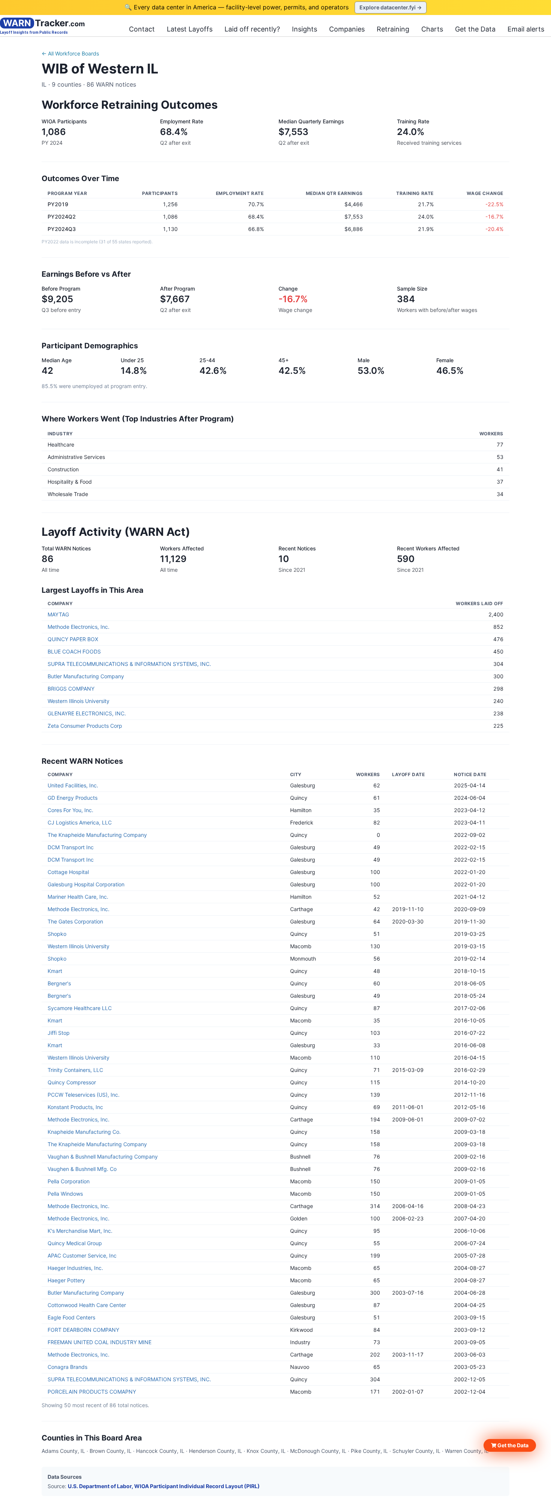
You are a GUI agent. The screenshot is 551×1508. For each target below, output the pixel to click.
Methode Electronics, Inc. (78, 627)
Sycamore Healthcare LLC (80, 1008)
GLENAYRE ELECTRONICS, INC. (87, 713)
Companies (347, 29)
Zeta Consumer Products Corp (85, 726)
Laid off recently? (252, 29)
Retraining (393, 29)
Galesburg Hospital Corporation (86, 884)
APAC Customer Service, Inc (82, 1255)
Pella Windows (65, 1193)
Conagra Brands (67, 1367)
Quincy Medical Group (75, 1243)
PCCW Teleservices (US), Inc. (84, 1094)
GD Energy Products (72, 797)
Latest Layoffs (190, 29)
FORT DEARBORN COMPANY (83, 1330)
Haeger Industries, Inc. (75, 1268)
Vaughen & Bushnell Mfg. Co (82, 1169)
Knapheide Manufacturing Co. (84, 1132)
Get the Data (475, 29)
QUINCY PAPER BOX (73, 639)
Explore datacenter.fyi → (390, 7)
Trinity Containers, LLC (75, 1070)
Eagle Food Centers (71, 1317)
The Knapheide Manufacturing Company (97, 835)
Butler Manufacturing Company (86, 676)
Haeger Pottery (66, 1280)
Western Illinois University (78, 701)
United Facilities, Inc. (73, 785)
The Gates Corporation (75, 921)
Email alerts (526, 29)
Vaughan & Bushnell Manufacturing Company (103, 1156)
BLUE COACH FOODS (74, 651)
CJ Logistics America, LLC (80, 822)
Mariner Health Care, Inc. (78, 896)
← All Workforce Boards (70, 53)
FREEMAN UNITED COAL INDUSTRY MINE (99, 1342)
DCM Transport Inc (71, 847)
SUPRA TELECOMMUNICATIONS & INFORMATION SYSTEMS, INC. (129, 664)
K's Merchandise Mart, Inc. (80, 1231)
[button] (510, 1445)
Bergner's (59, 983)
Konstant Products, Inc (75, 1107)
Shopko (57, 934)
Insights (304, 29)
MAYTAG (58, 614)
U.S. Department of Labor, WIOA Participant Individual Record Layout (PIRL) (164, 1486)
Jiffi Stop (59, 1033)
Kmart (55, 971)
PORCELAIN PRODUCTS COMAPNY (92, 1391)
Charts (432, 29)
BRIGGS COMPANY (71, 688)
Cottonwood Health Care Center (87, 1305)
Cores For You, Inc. (70, 810)
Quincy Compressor (72, 1082)
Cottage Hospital (68, 872)
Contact (142, 29)
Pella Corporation (69, 1181)
